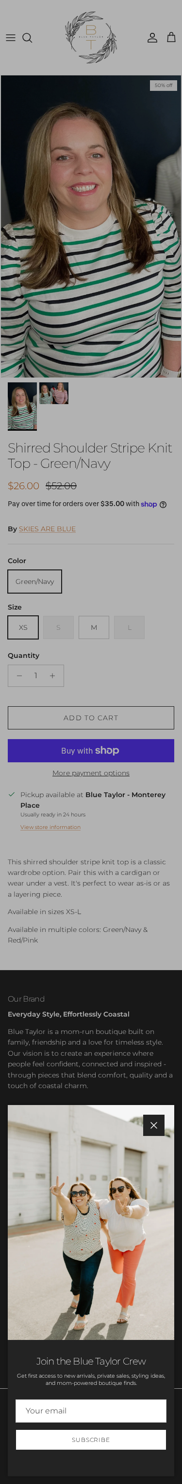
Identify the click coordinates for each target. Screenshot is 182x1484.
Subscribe (91, 1439)
